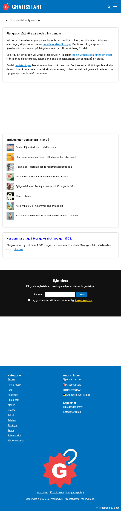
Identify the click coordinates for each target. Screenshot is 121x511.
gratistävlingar (23, 65)
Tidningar (12, 425)
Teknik (11, 415)
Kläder (11, 405)
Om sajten (42, 492)
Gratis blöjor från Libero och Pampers (36, 147)
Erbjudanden (69, 406)
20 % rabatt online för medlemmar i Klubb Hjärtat (42, 176)
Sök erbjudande (16, 440)
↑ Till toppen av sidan (107, 507)
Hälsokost (13, 394)
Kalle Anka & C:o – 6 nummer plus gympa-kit (39, 205)
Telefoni (12, 420)
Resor (11, 430)
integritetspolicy (83, 300)
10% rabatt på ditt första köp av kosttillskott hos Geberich (47, 215)
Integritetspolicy (75, 492)
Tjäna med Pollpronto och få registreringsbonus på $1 (44, 166)
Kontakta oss (57, 492)
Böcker (11, 379)
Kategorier (69, 411)
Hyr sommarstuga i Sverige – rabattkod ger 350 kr (39, 238)
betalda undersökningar (57, 44)
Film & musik (14, 384)
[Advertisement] (60, 109)
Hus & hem (13, 399)
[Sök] (109, 7)
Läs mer (18, 249)
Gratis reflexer (23, 196)
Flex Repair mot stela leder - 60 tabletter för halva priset (46, 157)
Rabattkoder (14, 435)
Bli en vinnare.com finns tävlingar (92, 54)
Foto (10, 389)
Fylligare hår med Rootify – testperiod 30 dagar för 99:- (45, 186)
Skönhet (12, 410)
